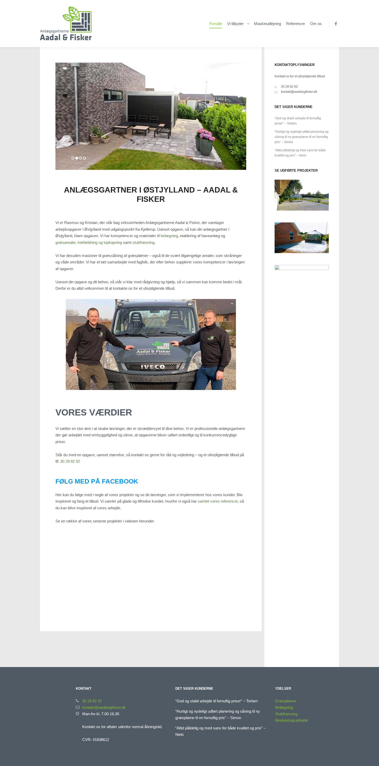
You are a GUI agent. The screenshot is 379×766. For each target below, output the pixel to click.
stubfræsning (143, 242)
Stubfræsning (286, 714)
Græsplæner (285, 701)
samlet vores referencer (218, 501)
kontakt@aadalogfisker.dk (299, 92)
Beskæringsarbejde (291, 720)
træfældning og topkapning (100, 242)
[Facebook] (335, 23)
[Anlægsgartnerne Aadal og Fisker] (66, 23)
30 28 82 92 (70, 461)
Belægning (284, 707)
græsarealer (65, 242)
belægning (169, 236)
